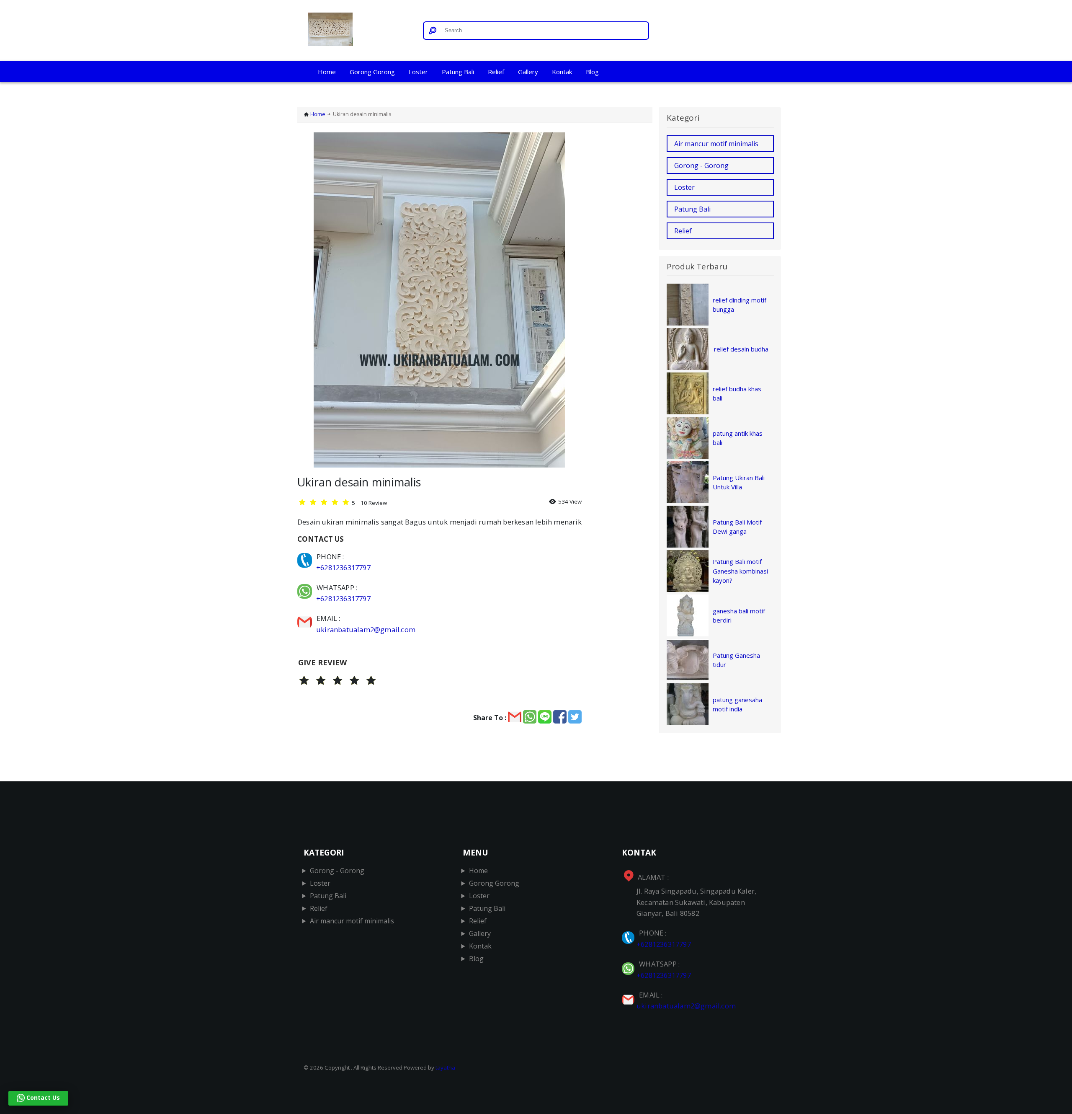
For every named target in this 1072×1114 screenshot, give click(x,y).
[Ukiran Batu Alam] (357, 30)
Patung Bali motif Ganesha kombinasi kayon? (740, 570)
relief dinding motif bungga (739, 305)
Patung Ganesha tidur (736, 660)
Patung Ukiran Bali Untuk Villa (739, 482)
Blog (592, 71)
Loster (418, 71)
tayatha (445, 1067)
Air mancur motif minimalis (716, 143)
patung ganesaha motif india (737, 704)
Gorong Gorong (372, 71)
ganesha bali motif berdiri (739, 616)
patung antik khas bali (738, 438)
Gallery (528, 71)
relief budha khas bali (737, 394)
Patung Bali (458, 71)
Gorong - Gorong (701, 165)
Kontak (562, 71)
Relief (496, 71)
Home (327, 71)
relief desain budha (741, 349)
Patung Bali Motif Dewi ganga (737, 527)
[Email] (305, 618)
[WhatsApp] (305, 587)
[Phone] (305, 556)
